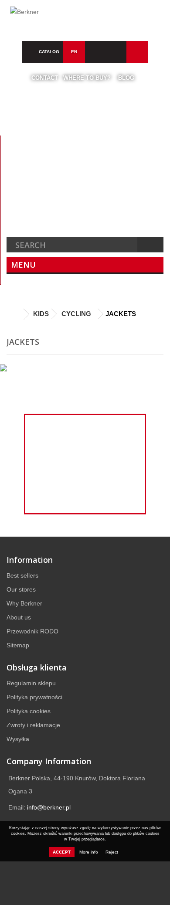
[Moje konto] (137, 52)
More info (89, 852)
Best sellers (22, 575)
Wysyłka (18, 738)
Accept (62, 852)
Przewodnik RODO (32, 631)
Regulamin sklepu (31, 683)
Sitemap (18, 645)
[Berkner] (85, 16)
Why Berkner (24, 603)
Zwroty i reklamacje (33, 724)
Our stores (21, 589)
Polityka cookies (29, 711)
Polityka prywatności (34, 697)
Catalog (49, 51)
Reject (111, 852)
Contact (44, 78)
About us (19, 617)
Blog (126, 78)
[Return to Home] (15, 314)
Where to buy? (87, 78)
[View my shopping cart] (116, 52)
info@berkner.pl (49, 807)
